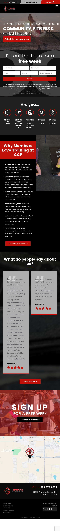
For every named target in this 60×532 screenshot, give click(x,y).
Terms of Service (35, 517)
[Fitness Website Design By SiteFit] (49, 509)
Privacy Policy (24, 517)
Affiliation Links (7, 503)
